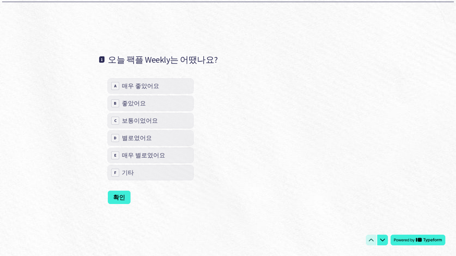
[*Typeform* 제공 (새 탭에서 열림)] (418, 240)
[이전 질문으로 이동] (371, 240)
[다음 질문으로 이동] (382, 240)
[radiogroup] (150, 129)
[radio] (150, 86)
